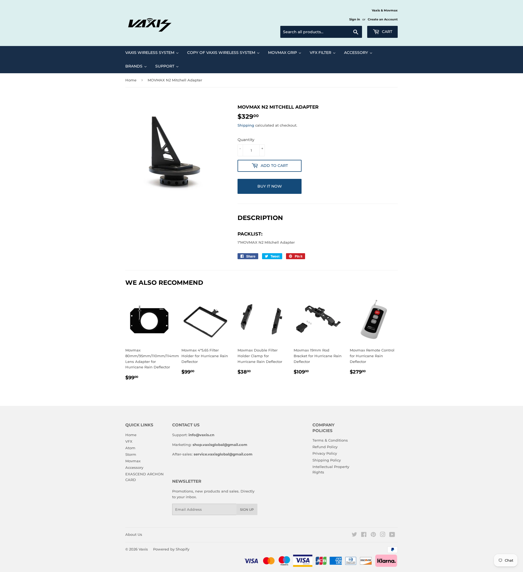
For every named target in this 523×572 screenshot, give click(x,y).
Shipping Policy (326, 460)
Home (130, 80)
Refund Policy (324, 447)
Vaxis (143, 549)
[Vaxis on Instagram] (382, 535)
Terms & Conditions (330, 440)
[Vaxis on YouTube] (392, 535)
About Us (133, 534)
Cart (386, 31)
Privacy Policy (324, 453)
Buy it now (269, 186)
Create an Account (383, 19)
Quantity (246, 139)
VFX (128, 441)
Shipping (246, 125)
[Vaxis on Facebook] (364, 535)
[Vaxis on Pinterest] (373, 535)
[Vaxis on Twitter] (354, 535)
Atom (130, 448)
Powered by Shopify (171, 549)
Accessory (134, 467)
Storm (130, 454)
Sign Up (247, 509)
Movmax (133, 461)
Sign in (354, 19)
